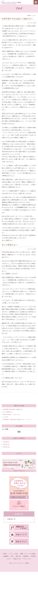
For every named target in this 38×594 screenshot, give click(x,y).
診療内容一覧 (11, 519)
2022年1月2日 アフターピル (11, 414)
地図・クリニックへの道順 (27, 553)
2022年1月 (6, 444)
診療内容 (25, 556)
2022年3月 (6, 442)
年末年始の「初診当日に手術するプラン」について (17, 419)
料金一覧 (18, 556)
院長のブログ (17, 558)
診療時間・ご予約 (8, 556)
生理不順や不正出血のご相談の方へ (17, 19)
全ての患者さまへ (10, 245)
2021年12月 (6, 447)
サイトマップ (27, 558)
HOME (29, 15)
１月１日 (5, 417)
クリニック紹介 (13, 553)
